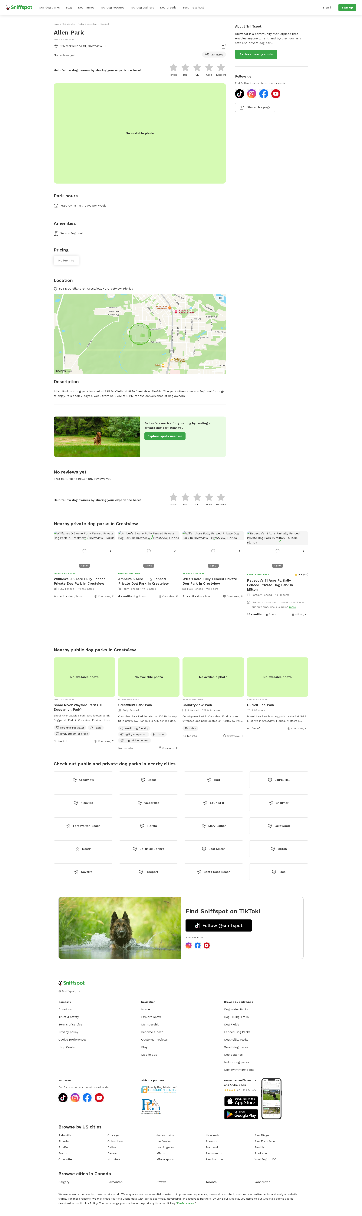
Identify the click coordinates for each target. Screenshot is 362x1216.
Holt (217, 780)
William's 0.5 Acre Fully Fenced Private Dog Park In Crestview (80, 581)
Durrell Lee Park (260, 705)
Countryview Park (197, 705)
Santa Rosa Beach (217, 872)
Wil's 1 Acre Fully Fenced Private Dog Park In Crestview (210, 581)
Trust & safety (68, 1017)
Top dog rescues (112, 7)
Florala (152, 826)
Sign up (347, 7)
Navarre (86, 872)
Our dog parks (49, 7)
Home (145, 1009)
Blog (69, 7)
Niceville (86, 803)
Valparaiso (151, 803)
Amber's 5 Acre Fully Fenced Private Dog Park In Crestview (143, 581)
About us (65, 1009)
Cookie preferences (72, 1039)
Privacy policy (68, 1032)
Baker (152, 780)
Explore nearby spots (256, 54)
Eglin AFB (217, 803)
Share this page (259, 107)
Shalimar (282, 803)
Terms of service (70, 1024)
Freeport (151, 872)
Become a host (193, 7)
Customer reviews (154, 1039)
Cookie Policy (89, 1203)
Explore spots (151, 1017)
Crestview (86, 780)
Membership (150, 1024)
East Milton (217, 849)
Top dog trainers (142, 7)
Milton (282, 849)
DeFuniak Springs (151, 849)
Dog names (86, 7)
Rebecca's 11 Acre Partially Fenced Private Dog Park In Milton (270, 584)
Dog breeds (168, 7)
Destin (86, 849)
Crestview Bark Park (135, 705)
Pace (282, 872)
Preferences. (186, 1203)
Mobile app (149, 1054)
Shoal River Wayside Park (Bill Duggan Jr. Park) (79, 707)
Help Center (67, 1047)
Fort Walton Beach (86, 826)
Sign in (327, 7)
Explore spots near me (165, 436)
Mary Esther (217, 826)
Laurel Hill (282, 780)
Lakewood (282, 826)
